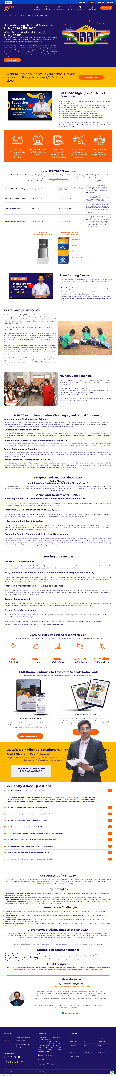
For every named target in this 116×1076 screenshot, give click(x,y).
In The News (73, 1045)
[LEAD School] (9, 9)
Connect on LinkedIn (72, 1013)
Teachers (101, 2)
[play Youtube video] (30, 105)
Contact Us (8, 1033)
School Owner (15, 16)
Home (7, 16)
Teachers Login (101, 1041)
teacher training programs (22, 424)
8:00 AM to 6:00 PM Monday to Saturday (22, 1047)
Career (99, 1045)
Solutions (47, 9)
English (8, 2)
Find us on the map (46, 1055)
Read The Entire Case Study (30, 736)
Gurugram (43, 1064)
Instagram (15, 1057)
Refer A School (73, 1041)
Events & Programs (58, 9)
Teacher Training (101, 1052)
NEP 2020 (71, 9)
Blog (85, 1045)
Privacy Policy (9, 1053)
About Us (110, 2)
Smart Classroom (88, 1052)
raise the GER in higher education (28, 514)
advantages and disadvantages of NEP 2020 (43, 944)
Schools (91, 2)
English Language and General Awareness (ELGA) (78, 577)
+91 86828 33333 (21, 1041)
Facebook (8, 1057)
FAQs (85, 1041)
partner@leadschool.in (23, 1037)
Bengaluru (53, 1064)
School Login (100, 1038)
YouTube (19, 1057)
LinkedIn (5, 1057)
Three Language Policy (11, 329)
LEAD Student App (74, 1038)
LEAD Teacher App (88, 1038)
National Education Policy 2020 (17, 37)
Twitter (11, 1057)
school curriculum (16, 590)
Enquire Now (105, 7)
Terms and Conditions (89, 1048)
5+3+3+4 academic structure (58, 179)
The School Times (91, 9)
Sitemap (72, 1048)
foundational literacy (22, 446)
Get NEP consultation (12, 60)
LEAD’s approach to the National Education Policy (34, 621)
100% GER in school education (51, 503)
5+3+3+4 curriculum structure (74, 799)
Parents (82, 2)
